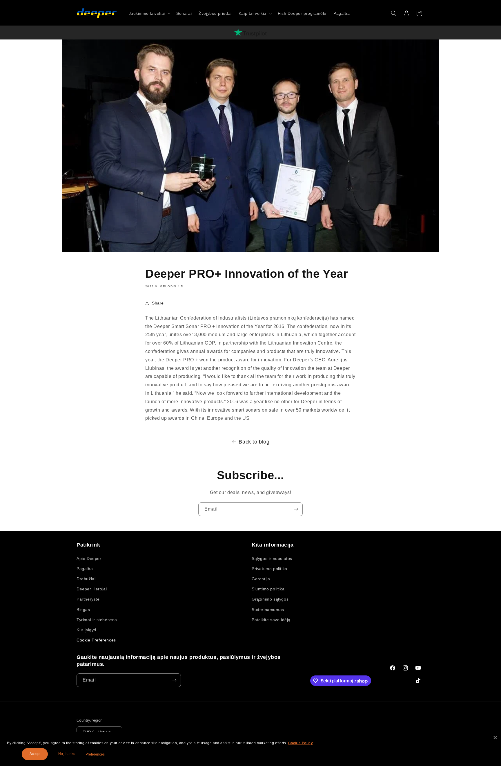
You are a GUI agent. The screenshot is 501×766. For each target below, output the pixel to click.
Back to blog (254, 442)
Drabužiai (86, 578)
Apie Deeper (89, 558)
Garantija (261, 578)
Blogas (83, 609)
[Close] (495, 737)
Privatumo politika (269, 568)
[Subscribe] (296, 509)
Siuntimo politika (268, 589)
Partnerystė (88, 599)
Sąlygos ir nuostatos (272, 558)
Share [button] (158, 303)
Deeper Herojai (92, 589)
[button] (149, 13)
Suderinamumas (268, 609)
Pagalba (85, 568)
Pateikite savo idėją (271, 619)
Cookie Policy (300, 743)
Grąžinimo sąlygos (270, 599)
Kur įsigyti (86, 630)
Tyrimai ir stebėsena (97, 619)
